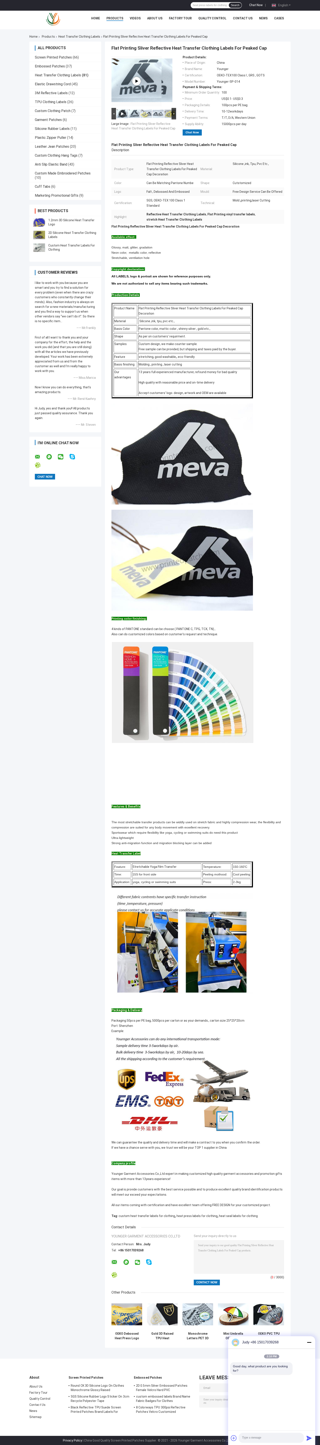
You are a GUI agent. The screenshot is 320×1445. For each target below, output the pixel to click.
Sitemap (35, 1417)
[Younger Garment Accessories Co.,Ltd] (53, 19)
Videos (135, 18)
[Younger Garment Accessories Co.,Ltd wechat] (63, 457)
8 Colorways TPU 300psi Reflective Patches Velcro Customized (160, 1409)
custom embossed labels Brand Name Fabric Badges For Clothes (163, 1399)
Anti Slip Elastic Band (51, 164)
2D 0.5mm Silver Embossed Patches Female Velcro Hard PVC (161, 1388)
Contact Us (243, 18)
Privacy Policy (72, 1440)
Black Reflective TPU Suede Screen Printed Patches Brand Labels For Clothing (96, 1410)
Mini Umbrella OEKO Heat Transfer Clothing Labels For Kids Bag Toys (233, 1336)
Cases (279, 18)
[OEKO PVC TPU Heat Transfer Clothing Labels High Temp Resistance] (268, 1314)
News (263, 18)
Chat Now (256, 5)
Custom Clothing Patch (53, 111)
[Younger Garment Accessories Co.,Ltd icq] (40, 465)
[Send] (309, 1438)
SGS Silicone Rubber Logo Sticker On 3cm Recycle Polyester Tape (100, 1399)
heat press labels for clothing (197, 1216)
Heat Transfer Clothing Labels (79, 36)
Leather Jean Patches (52, 146)
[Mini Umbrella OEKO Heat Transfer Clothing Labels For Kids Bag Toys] (233, 1314)
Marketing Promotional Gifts (56, 195)
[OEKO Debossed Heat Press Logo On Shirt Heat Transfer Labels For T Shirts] (126, 1314)
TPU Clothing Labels (50, 102)
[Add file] (234, 1438)
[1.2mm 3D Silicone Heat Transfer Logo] (39, 222)
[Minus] (309, 1342)
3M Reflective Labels (51, 93)
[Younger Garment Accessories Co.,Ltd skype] (75, 457)
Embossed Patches (50, 66)
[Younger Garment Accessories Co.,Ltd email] (40, 457)
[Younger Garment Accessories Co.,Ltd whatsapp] (51, 457)
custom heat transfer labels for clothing (147, 1216)
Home (95, 18)
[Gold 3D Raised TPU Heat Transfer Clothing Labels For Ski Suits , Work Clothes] (162, 1314)
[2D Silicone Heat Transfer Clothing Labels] (39, 235)
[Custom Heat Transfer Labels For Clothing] (39, 247)
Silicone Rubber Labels (52, 129)
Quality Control (212, 18)
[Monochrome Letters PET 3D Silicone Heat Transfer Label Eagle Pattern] (197, 1314)
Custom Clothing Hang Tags (56, 155)
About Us (154, 18)
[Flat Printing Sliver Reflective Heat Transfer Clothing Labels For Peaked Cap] (136, 81)
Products (114, 18)
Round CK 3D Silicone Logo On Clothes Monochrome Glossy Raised (97, 1388)
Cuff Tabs (42, 186)
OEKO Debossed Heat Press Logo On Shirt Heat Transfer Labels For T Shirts (127, 1336)
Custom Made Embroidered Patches (63, 173)
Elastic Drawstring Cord (53, 84)
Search (235, 5)
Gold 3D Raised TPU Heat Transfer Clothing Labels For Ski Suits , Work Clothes (162, 1336)
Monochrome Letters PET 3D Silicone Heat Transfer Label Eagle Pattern (198, 1336)
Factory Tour (180, 18)
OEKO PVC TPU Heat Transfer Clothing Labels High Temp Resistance (268, 1336)
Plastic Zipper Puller (50, 138)
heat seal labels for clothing (238, 1216)
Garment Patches (48, 120)
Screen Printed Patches (53, 57)
